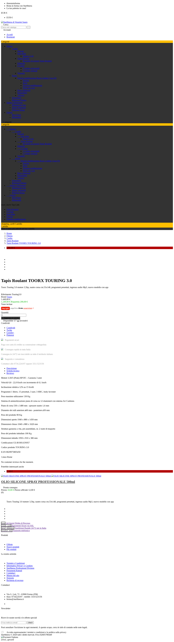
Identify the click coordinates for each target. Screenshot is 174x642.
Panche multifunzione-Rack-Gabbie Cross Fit (36, 78)
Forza (14, 75)
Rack (25, 83)
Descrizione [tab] (12, 368)
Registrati (11, 37)
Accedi (10, 34)
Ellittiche (21, 63)
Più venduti (11, 549)
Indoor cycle (28, 56)
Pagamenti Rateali (14, 570)
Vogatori (21, 73)
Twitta (9, 330)
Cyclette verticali (30, 71)
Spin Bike (21, 53)
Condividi (11, 328)
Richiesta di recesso (15, 580)
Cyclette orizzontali (31, 68)
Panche (26, 80)
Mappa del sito (13, 575)
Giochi (9, 112)
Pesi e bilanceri (23, 90)
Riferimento (6, 294)
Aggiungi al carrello (10, 318)
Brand (3, 297)
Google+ (10, 332)
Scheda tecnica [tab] (13, 371)
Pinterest (10, 335)
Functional (16, 98)
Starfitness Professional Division (20, 568)
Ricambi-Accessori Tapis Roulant (37, 61)
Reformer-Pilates (19, 100)
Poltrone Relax (18, 110)
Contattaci (11, 573)
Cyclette (20, 66)
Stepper (20, 51)
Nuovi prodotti (13, 547)
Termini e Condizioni (16, 563)
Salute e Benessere (15, 102)
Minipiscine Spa (19, 105)
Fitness (10, 46)
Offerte (10, 544)
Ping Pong (16, 115)
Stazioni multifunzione (32, 85)
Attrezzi (20, 95)
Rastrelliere (22, 93)
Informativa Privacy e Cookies (20, 566)
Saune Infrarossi (19, 107)
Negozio (10, 578)
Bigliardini (16, 117)
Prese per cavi (29, 88)
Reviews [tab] (10, 373)
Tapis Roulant (23, 58)
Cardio (15, 49)
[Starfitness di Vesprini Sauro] (14, 22)
